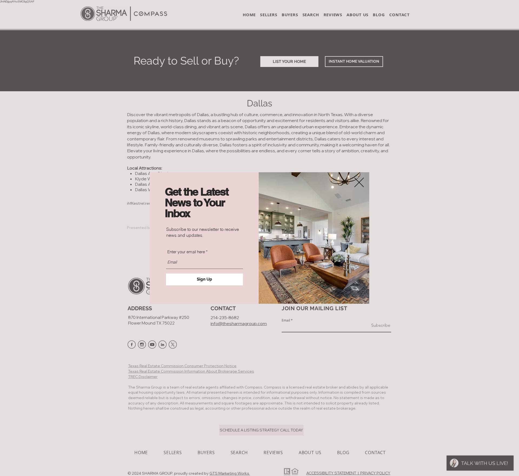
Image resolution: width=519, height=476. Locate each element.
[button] (359, 182)
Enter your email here (186, 252)
